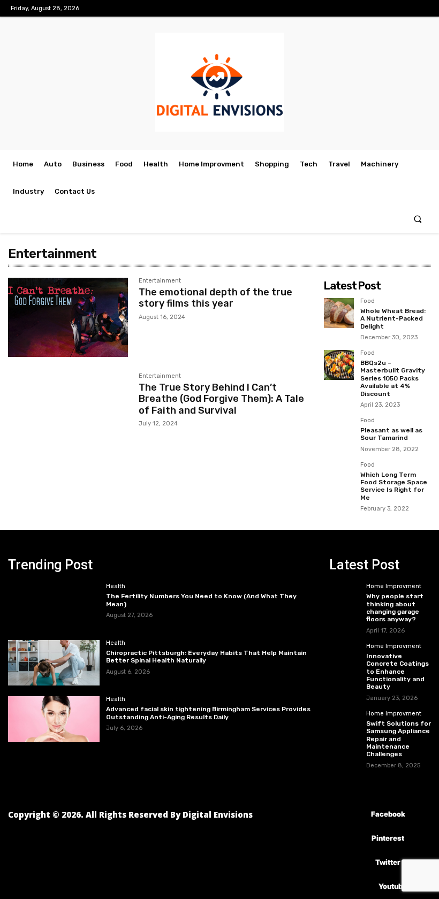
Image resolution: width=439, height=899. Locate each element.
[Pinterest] (355, 838)
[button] (418, 219)
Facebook (388, 814)
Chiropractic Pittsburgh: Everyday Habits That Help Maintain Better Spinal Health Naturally (206, 656)
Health (115, 586)
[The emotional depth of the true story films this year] (68, 317)
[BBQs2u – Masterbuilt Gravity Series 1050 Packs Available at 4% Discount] (339, 365)
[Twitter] (359, 863)
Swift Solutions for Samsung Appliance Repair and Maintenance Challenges (398, 739)
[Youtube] (362, 887)
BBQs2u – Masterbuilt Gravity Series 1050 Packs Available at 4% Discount (392, 378)
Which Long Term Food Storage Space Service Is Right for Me (393, 486)
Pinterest (388, 838)
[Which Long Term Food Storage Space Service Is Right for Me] (339, 477)
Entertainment (160, 281)
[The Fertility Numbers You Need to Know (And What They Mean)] (54, 606)
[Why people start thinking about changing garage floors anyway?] (344, 591)
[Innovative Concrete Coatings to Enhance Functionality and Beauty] (344, 651)
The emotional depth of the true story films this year (215, 298)
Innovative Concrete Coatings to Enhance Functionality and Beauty (397, 671)
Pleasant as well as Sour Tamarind (391, 433)
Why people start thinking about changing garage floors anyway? (394, 607)
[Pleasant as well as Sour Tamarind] (339, 432)
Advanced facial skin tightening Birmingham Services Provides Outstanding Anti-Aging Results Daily (208, 712)
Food (367, 301)
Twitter (387, 862)
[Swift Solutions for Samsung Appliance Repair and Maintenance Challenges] (344, 718)
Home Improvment (393, 586)
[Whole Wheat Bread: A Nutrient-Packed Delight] (339, 313)
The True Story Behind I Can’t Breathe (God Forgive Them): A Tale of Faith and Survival (221, 399)
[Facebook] (355, 814)
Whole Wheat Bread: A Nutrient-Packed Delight (393, 318)
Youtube (393, 886)
